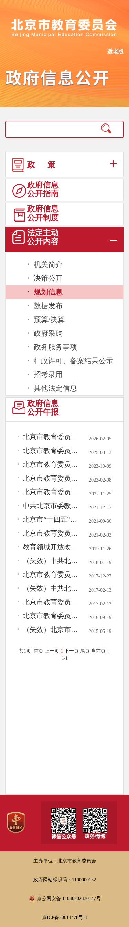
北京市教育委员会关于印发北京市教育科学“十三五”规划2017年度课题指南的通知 (51, 602)
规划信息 (48, 292)
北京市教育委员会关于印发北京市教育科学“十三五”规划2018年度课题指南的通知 (51, 574)
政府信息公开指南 (43, 189)
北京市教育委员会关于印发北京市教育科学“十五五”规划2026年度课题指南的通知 (51, 437)
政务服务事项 (55, 347)
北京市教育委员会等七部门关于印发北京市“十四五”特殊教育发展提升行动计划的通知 (51, 478)
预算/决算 (49, 319)
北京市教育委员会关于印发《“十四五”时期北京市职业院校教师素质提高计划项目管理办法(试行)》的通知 (51, 492)
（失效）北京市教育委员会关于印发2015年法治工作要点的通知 (51, 629)
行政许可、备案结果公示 (73, 361)
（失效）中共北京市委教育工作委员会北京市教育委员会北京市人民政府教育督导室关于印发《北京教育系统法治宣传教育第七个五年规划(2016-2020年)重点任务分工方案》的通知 (51, 588)
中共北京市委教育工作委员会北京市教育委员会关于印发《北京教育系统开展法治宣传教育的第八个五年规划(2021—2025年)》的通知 (51, 505)
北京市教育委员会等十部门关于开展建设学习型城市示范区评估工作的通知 (51, 464)
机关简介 (48, 264)
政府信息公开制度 (43, 213)
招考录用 (48, 374)
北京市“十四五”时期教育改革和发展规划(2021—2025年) (51, 519)
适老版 (115, 51)
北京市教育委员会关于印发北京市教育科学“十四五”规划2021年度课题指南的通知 (51, 533)
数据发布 (48, 306)
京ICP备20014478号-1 (64, 917)
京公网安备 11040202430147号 (68, 898)
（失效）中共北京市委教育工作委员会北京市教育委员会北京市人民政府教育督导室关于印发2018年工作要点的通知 (51, 560)
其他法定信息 (55, 388)
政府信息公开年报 (43, 407)
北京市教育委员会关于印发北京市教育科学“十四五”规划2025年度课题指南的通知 (51, 450)
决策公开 (48, 278)
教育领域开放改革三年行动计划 (51, 547)
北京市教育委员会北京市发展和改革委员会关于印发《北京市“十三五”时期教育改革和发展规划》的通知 (51, 615)
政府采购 (48, 333)
